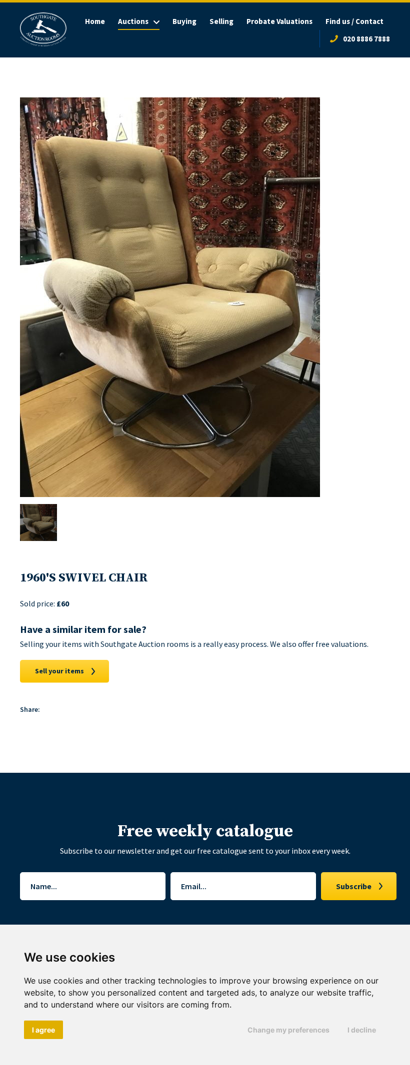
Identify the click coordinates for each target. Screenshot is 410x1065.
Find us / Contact (355, 21)
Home (95, 21)
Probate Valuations (279, 21)
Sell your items (59, 670)
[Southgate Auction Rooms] (43, 29)
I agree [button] (43, 1030)
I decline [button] (362, 1030)
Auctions (133, 21)
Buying (184, 21)
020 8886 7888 (366, 38)
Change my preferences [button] (289, 1030)
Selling (222, 21)
